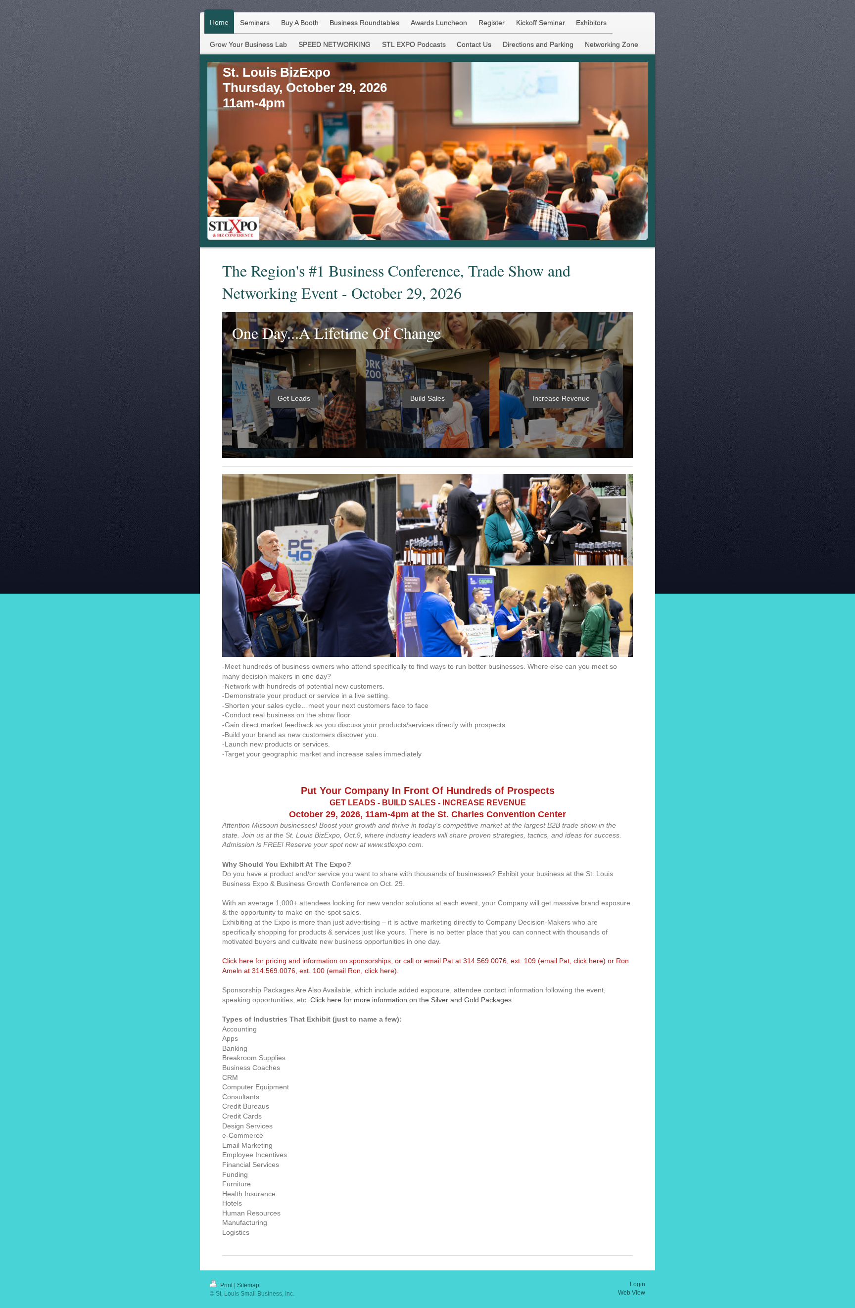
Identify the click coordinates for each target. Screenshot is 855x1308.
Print (226, 1285)
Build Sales (427, 398)
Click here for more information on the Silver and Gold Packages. (412, 1000)
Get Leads (294, 398)
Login (637, 1284)
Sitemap (248, 1285)
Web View (631, 1292)
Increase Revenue (561, 398)
